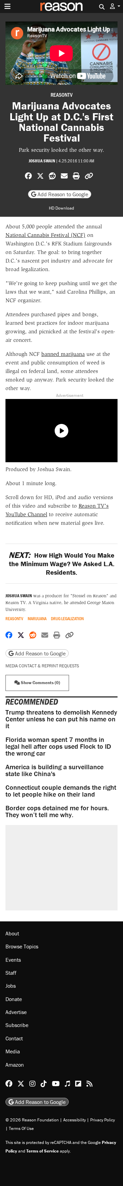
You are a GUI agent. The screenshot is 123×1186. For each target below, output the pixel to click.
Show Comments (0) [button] (40, 682)
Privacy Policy (102, 1120)
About (12, 933)
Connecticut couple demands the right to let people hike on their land (60, 790)
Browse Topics (21, 946)
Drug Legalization (67, 618)
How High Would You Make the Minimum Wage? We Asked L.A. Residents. (61, 563)
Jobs (10, 985)
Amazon (14, 1064)
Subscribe (16, 1025)
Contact (14, 1038)
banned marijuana (63, 354)
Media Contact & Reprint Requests (42, 666)
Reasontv (61, 94)
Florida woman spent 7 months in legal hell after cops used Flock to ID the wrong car (58, 746)
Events (13, 959)
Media (12, 1051)
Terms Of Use (21, 1128)
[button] (115, 6)
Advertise (16, 1012)
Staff (10, 972)
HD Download (61, 208)
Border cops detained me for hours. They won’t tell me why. (57, 811)
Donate (13, 999)
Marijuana (37, 618)
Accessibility (74, 1120)
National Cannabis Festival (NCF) (45, 235)
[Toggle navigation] (7, 6)
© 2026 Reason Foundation (32, 1120)
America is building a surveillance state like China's (54, 770)
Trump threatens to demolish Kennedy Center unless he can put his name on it (61, 719)
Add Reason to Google (62, 194)
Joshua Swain (42, 161)
